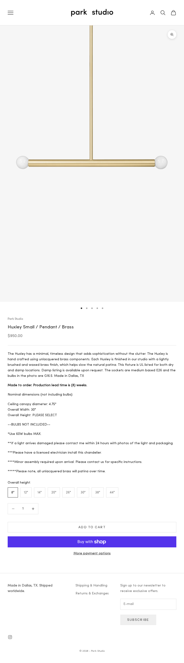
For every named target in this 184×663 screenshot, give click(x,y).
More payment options (92, 553)
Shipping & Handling (91, 585)
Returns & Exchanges (92, 593)
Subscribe (138, 620)
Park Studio (15, 319)
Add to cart (92, 527)
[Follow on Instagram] (10, 637)
